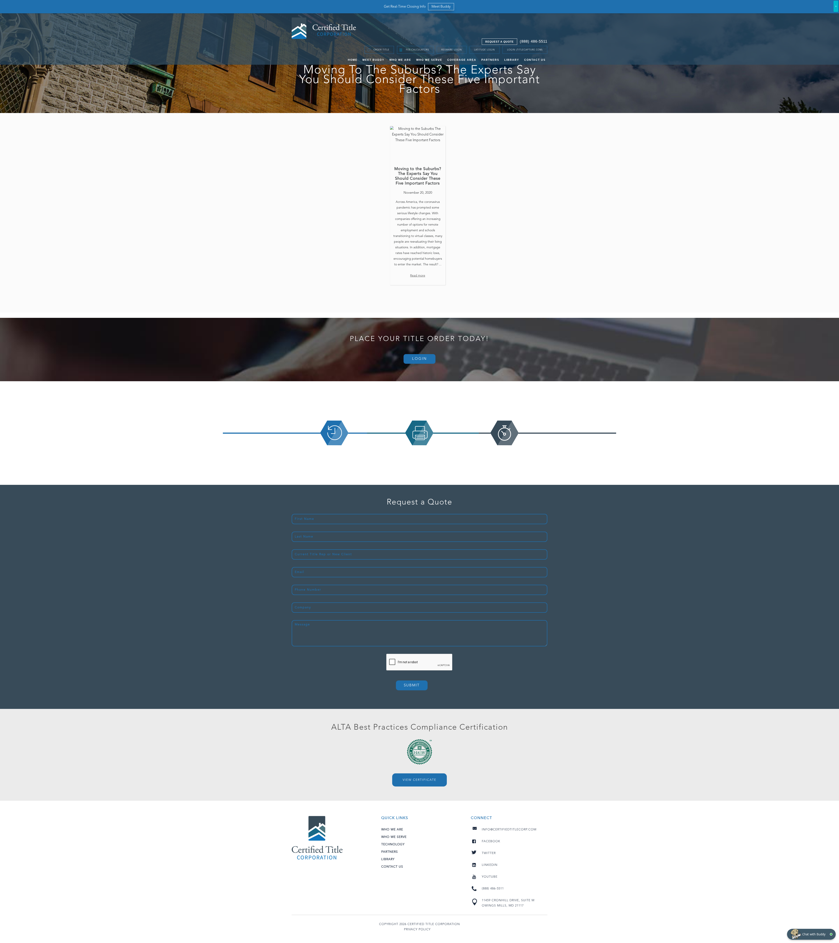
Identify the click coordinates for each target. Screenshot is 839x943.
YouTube (490, 876)
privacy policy (417, 929)
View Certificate (419, 779)
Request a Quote (499, 41)
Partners (490, 59)
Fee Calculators (417, 50)
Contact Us (535, 59)
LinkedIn (490, 864)
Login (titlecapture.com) (525, 50)
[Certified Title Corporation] (324, 28)
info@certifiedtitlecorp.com (509, 829)
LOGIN (419, 359)
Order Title (381, 50)
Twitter (489, 853)
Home (352, 59)
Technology (393, 844)
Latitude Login (484, 50)
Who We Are (400, 59)
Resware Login (451, 50)
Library (511, 59)
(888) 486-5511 (533, 41)
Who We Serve (429, 59)
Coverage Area (461, 59)
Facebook (491, 841)
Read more (417, 275)
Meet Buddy (373, 59)
